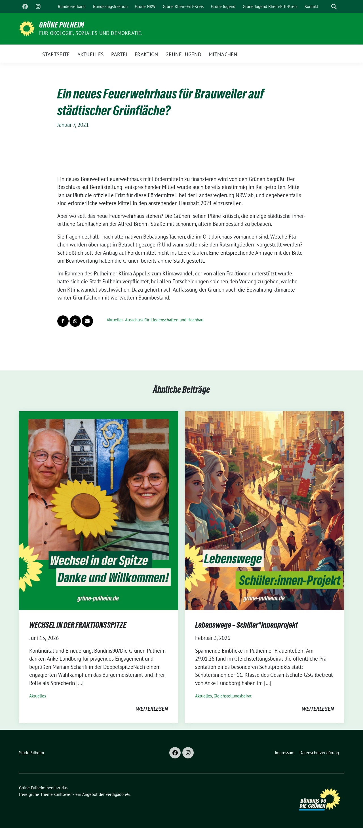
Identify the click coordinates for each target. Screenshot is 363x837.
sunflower (63, 794)
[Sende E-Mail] (87, 321)
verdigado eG (118, 794)
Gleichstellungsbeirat (233, 696)
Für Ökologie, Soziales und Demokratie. (91, 33)
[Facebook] (25, 6)
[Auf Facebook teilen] (63, 321)
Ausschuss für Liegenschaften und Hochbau (164, 319)
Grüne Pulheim (61, 25)
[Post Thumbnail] (98, 510)
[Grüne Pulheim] (27, 28)
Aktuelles (115, 319)
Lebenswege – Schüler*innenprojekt (246, 624)
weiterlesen (152, 708)
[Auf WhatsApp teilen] (75, 321)
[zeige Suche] (333, 6)
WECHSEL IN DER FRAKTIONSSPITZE (77, 624)
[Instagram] (38, 6)
